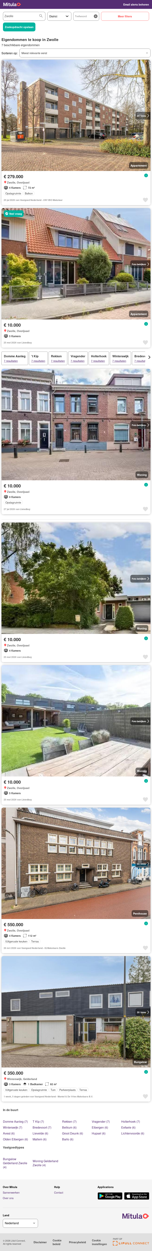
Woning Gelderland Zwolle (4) (45, 1163)
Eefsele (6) (128, 1127)
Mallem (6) (40, 1139)
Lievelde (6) (40, 1133)
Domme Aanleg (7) (15, 1121)
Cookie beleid (57, 1242)
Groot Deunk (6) (72, 1133)
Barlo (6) (67, 1139)
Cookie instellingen (99, 1242)
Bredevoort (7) (42, 1127)
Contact (58, 1192)
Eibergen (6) (100, 1127)
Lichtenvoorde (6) (132, 1133)
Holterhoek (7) (130, 1121)
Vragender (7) (101, 1121)
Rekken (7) (69, 1121)
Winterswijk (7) (12, 1127)
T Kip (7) (38, 1121)
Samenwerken (11, 1192)
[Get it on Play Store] (110, 1196)
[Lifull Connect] (131, 1244)
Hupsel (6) (98, 1133)
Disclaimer (40, 1242)
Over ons (8, 1198)
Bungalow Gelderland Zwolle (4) (15, 1163)
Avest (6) (9, 1133)
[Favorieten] (118, 4)
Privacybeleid (77, 1242)
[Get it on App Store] (136, 1196)
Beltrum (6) (69, 1127)
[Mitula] (12, 4)
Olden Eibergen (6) (15, 1139)
